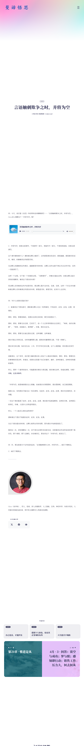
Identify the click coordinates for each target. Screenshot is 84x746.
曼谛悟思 (41, 114)
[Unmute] (67, 231)
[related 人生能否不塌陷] (68, 631)
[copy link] (26, 524)
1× (63, 231)
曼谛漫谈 (42, 101)
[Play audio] (21, 231)
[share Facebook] (19, 524)
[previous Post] (61, 659)
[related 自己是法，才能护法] (16, 631)
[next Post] (23, 659)
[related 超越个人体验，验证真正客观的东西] (42, 631)
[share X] (11, 524)
